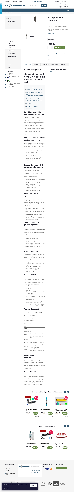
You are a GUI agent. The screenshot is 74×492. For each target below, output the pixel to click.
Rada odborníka (29, 108)
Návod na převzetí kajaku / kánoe (10, 474)
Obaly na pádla (11, 43)
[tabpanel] (31, 406)
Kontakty (20, 1)
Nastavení (6, 488)
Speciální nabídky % (11, 21)
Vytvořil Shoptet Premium (65, 489)
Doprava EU (15, 1)
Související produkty (54, 64)
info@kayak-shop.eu (36, 470)
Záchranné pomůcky (11, 53)
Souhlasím (33, 485)
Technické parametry (30, 105)
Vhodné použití (29, 103)
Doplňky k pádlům (12, 45)
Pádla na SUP (11, 37)
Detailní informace (51, 33)
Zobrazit (35, 413)
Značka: (50, 58)
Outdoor (9, 64)
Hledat (44, 5)
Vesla (10, 47)
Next (68, 392)
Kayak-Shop (35, 474)
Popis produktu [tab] (28, 64)
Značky (9, 67)
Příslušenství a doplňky (12, 56)
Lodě (8, 24)
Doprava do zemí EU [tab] (36, 64)
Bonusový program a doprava (31, 106)
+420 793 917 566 (36, 472)
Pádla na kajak (11, 34)
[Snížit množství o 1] (52, 48)
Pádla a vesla (10, 29)
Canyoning (9, 61)
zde (27, 485)
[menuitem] (11, 10)
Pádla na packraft (12, 39)
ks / (61, 467)
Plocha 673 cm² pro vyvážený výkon (33, 98)
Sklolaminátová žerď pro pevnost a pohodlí (34, 100)
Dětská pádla (11, 41)
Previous (65, 392)
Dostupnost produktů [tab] (45, 64)
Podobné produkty (63, 64)
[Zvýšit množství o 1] (52, 47)
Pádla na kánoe (11, 32)
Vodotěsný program (11, 59)
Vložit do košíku (60, 47)
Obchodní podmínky (8, 1)
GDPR (7, 475)
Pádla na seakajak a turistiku (13, 35)
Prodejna (7, 471)
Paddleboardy (10, 27)
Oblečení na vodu (11, 50)
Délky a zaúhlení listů (30, 101)
